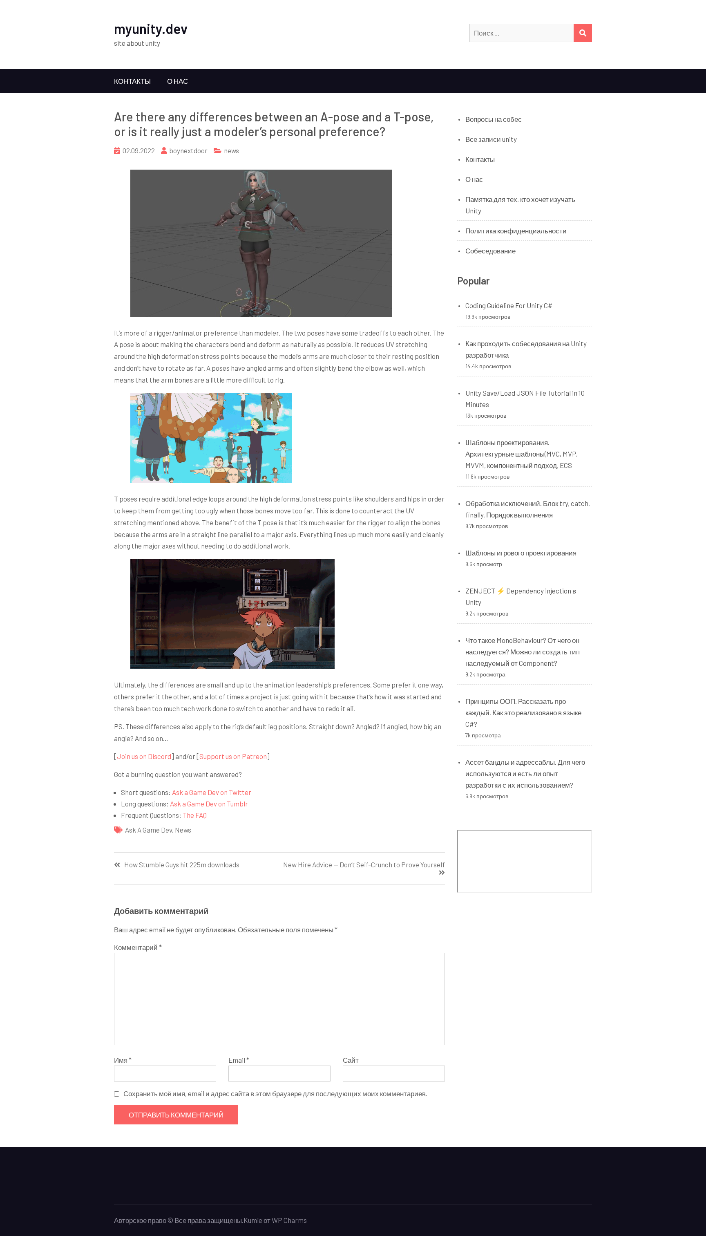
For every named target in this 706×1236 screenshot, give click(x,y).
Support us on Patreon (233, 756)
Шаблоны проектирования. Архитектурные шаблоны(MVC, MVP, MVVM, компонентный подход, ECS (521, 453)
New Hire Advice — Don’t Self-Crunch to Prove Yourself (364, 865)
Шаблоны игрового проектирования (520, 553)
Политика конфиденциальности (516, 230)
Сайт (351, 1060)
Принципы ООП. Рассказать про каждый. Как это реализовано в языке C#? (523, 712)
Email (238, 1060)
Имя (123, 1060)
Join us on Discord (144, 756)
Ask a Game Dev (148, 830)
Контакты (132, 81)
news (231, 150)
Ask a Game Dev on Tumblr (209, 803)
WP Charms (289, 1220)
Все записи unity (491, 139)
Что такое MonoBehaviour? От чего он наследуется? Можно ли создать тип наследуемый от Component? (522, 651)
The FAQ (195, 815)
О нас (177, 81)
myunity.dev (151, 28)
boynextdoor (188, 150)
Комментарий (138, 947)
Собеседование (490, 250)
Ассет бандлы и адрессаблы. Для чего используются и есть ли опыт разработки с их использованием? (525, 773)
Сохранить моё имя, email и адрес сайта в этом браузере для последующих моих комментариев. (275, 1093)
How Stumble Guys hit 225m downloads (181, 865)
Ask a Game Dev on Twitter (211, 792)
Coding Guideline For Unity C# (508, 305)
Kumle (253, 1220)
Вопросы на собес (493, 119)
